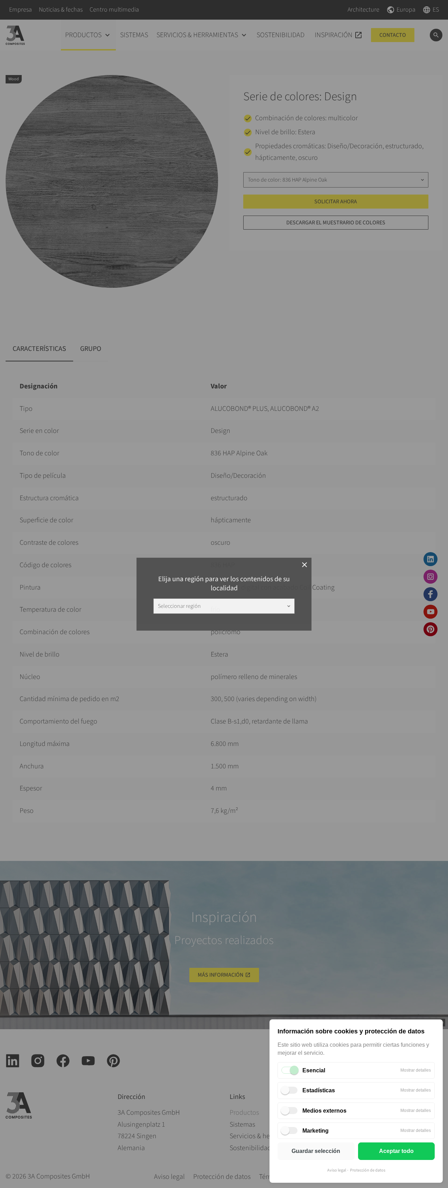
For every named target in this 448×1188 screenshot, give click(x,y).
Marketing (315, 1131)
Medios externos (324, 1111)
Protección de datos (367, 1170)
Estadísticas (318, 1090)
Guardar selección (316, 1151)
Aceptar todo (396, 1151)
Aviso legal (336, 1170)
